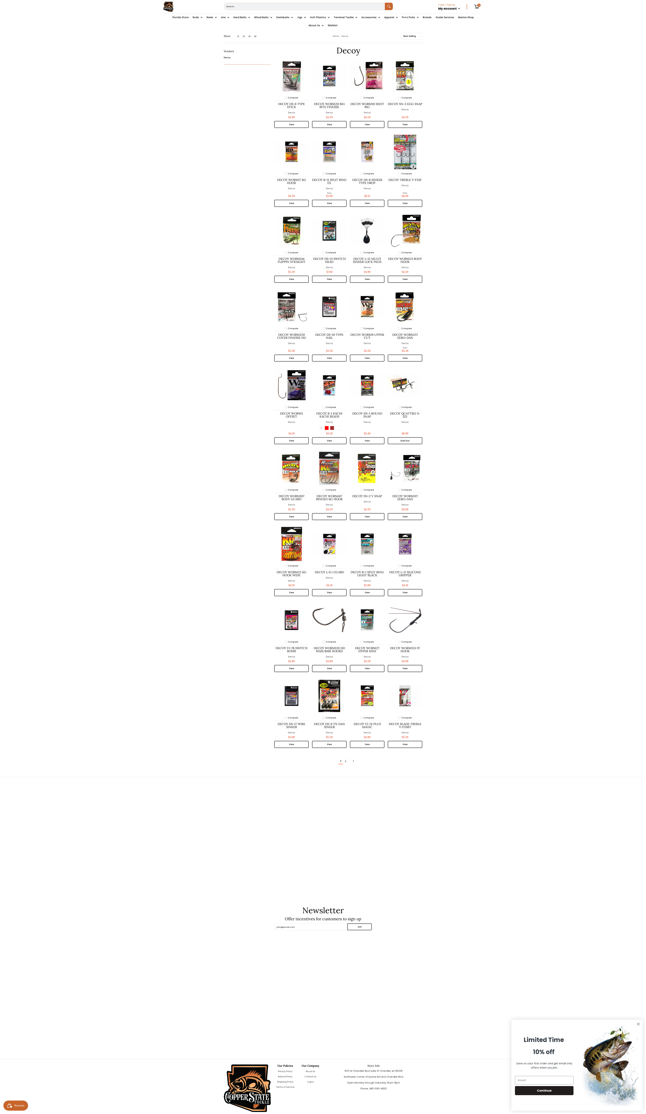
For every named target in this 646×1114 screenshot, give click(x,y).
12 (238, 36)
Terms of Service (285, 1087)
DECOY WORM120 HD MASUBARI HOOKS (329, 649)
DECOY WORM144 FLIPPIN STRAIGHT (291, 260)
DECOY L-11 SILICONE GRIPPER (405, 573)
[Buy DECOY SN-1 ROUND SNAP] (367, 385)
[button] (229, 52)
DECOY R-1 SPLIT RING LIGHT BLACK (367, 573)
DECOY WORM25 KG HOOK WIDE (291, 573)
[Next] (354, 761)
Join (359, 926)
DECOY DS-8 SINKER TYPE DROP (367, 181)
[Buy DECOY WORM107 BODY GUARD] (291, 468)
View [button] (291, 124)
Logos (310, 1081)
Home (336, 36)
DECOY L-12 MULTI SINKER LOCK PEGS (367, 260)
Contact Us (310, 1076)
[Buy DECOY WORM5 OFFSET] (291, 385)
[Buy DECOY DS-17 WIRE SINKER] (291, 696)
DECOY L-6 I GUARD (329, 572)
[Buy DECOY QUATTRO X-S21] (405, 385)
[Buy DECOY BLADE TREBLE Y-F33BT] (405, 696)
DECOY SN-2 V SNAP (367, 496)
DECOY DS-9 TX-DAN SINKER (329, 725)
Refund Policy (285, 1076)
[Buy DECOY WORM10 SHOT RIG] (367, 76)
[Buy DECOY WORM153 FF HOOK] (405, 620)
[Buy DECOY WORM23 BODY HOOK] (405, 231)
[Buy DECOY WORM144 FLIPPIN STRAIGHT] (291, 231)
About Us (310, 1071)
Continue (544, 1090)
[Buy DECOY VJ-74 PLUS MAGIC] (367, 696)
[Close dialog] (638, 1024)
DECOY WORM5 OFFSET (291, 415)
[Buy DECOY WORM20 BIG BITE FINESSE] (329, 76)
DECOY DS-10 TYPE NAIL (329, 336)
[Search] (389, 6)
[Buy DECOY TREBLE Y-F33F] (405, 152)
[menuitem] (452, 12)
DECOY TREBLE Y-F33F (405, 180)
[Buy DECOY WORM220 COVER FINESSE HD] (291, 306)
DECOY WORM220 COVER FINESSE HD (291, 336)
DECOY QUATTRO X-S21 (405, 415)
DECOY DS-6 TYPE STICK (291, 105)
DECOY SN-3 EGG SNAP (405, 104)
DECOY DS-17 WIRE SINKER (291, 725)
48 (255, 36)
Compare (293, 98)
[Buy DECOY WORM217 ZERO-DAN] (405, 306)
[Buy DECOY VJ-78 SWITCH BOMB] (291, 620)
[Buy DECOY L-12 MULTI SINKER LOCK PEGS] (367, 231)
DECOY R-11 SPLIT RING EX (329, 181)
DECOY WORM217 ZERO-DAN (405, 336)
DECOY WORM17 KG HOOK (291, 181)
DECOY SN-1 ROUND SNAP (367, 415)
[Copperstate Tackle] (168, 6)
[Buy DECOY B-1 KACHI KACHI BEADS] (329, 385)
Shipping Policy (285, 1081)
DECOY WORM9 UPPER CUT (367, 336)
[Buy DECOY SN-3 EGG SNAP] (405, 76)
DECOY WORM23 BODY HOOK (405, 260)
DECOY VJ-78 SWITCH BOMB (292, 649)
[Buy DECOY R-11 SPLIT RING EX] (329, 152)
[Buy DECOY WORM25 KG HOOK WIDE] (291, 544)
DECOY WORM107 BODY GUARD (291, 497)
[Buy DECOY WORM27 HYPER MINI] (367, 620)
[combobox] (304, 6)
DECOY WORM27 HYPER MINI (367, 649)
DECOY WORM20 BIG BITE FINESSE (329, 105)
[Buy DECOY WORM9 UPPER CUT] (367, 306)
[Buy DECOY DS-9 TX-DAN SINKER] (329, 696)
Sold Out (405, 440)
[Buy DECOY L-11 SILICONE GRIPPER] (405, 544)
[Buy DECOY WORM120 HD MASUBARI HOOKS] (329, 620)
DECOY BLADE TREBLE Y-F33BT (405, 725)
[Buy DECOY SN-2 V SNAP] (367, 468)
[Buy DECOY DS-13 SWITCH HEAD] (329, 231)
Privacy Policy (285, 1071)
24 (244, 36)
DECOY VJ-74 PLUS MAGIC (367, 725)
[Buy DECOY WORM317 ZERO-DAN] (405, 468)
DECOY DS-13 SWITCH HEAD (329, 260)
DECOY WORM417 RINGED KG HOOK (329, 497)
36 (249, 36)
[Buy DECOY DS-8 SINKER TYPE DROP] (367, 152)
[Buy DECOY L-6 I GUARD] (329, 544)
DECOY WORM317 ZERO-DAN (405, 497)
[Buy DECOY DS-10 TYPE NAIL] (329, 306)
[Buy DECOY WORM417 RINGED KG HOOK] (329, 468)
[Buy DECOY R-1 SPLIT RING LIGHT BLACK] (367, 544)
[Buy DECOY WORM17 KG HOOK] (291, 152)
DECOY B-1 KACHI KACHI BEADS (329, 415)
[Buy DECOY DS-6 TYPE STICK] (291, 76)
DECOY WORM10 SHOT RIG (367, 105)
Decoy (227, 57)
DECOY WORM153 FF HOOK (405, 649)
